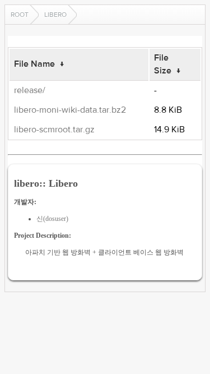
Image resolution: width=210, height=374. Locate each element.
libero (55, 14)
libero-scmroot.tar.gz (54, 129)
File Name (34, 64)
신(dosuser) (52, 219)
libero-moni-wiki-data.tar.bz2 (70, 110)
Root (20, 14)
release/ (29, 90)
